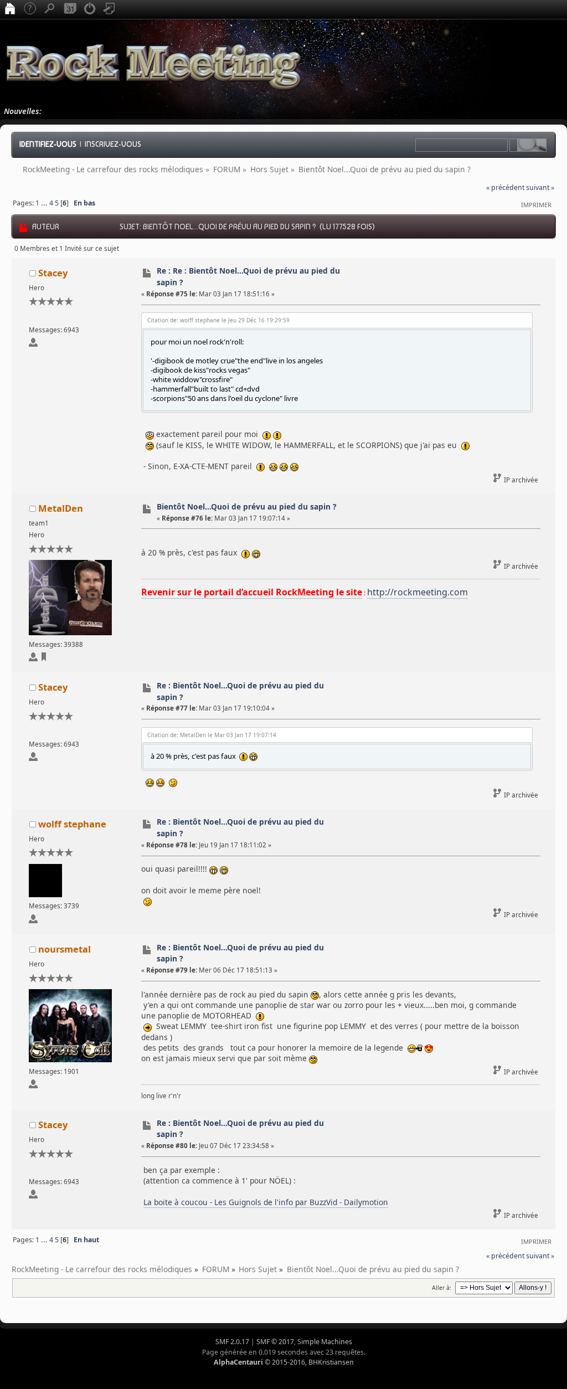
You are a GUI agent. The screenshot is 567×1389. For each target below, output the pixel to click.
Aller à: (441, 1288)
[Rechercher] (50, 9)
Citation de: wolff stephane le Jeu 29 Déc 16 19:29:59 (218, 320)
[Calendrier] (70, 9)
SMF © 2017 (275, 1341)
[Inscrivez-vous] (110, 9)
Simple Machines (324, 1341)
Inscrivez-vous (113, 144)
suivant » (540, 187)
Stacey (53, 272)
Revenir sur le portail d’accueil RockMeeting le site (251, 592)
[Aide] (30, 9)
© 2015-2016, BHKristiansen (284, 1362)
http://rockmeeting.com (417, 592)
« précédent (505, 187)
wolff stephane (72, 823)
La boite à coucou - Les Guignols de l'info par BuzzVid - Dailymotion (265, 1202)
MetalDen (60, 508)
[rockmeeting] (43, 659)
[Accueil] (10, 9)
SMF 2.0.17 (232, 1341)
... (45, 203)
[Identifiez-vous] (90, 9)
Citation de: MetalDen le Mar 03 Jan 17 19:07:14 (211, 735)
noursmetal (64, 949)
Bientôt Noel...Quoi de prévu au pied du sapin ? (247, 506)
